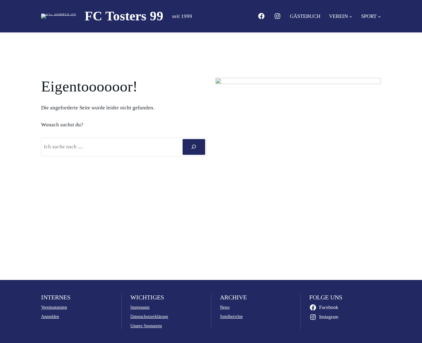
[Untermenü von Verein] (350, 16)
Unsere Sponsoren (146, 325)
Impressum (140, 307)
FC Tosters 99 (124, 16)
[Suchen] (194, 147)
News (225, 307)
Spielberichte (231, 316)
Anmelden (50, 316)
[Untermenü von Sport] (379, 16)
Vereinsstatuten (54, 307)
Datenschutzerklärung (149, 316)
